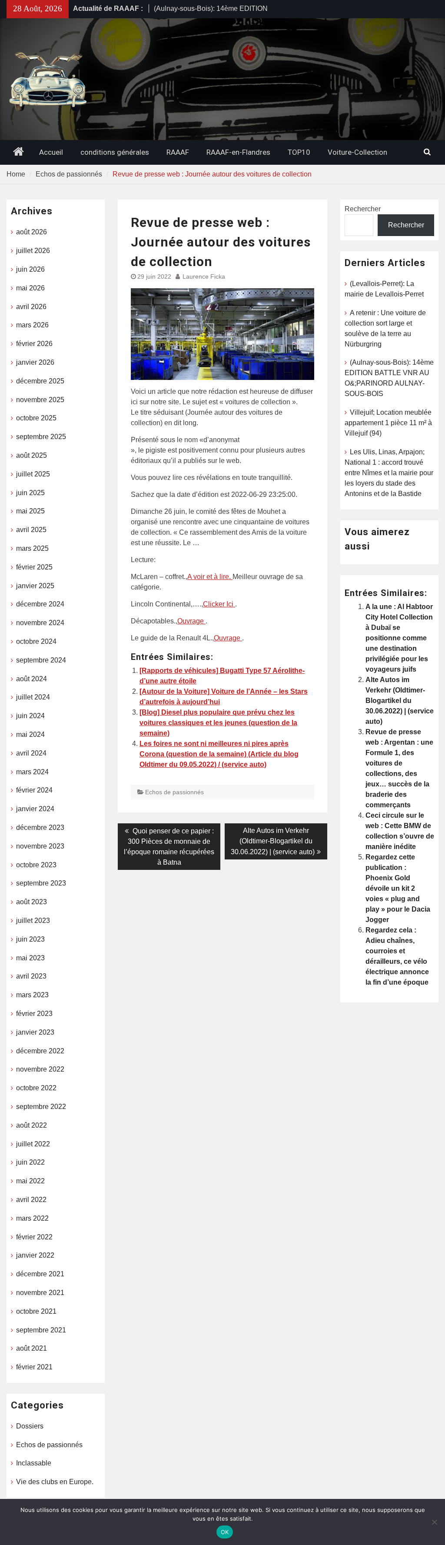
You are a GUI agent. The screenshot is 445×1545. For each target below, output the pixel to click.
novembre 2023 (40, 846)
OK (225, 1531)
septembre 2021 (41, 1330)
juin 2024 (30, 715)
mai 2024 (30, 734)
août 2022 (31, 1125)
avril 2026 (31, 306)
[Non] (434, 1522)
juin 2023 (30, 939)
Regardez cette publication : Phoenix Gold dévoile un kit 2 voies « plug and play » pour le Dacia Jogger (397, 888)
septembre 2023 (41, 883)
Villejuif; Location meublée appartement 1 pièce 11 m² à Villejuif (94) (388, 423)
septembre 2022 (41, 1106)
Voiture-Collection (357, 152)
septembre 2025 (41, 436)
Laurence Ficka (204, 276)
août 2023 (31, 902)
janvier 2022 (35, 1255)
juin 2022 (30, 1162)
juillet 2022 (33, 1144)
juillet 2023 (33, 920)
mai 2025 (30, 511)
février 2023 (34, 1013)
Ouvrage (191, 621)
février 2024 (34, 790)
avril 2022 (31, 1199)
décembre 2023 (40, 827)
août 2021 (31, 1348)
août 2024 (31, 679)
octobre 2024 (36, 641)
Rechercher (363, 209)
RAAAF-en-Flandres (238, 152)
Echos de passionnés (174, 792)
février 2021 (34, 1367)
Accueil (51, 152)
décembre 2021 (40, 1274)
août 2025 (31, 455)
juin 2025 (30, 492)
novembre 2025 (40, 399)
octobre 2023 (36, 865)
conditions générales (114, 152)
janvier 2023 (35, 1032)
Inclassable (33, 1463)
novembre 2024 (40, 622)
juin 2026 (30, 269)
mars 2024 (32, 772)
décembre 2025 (40, 381)
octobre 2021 (36, 1311)
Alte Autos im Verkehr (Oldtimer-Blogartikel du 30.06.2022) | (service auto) (399, 700)
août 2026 (31, 232)
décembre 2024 (40, 604)
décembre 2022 (40, 1051)
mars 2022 (32, 1218)
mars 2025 (32, 548)
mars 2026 (32, 325)
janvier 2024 (35, 808)
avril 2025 (31, 529)
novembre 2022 (40, 1069)
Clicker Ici (219, 604)
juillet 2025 (33, 474)
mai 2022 (30, 1181)
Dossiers (29, 1426)
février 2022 (34, 1237)
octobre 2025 (36, 418)
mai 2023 (30, 958)
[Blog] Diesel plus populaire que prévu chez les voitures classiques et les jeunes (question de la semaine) (218, 723)
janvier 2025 (35, 585)
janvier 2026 (35, 362)
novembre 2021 (40, 1292)
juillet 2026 (33, 250)
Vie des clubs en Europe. (54, 1481)
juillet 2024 (33, 697)
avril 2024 (31, 753)
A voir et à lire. (209, 576)
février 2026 (34, 343)
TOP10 (299, 152)
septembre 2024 (41, 660)
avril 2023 (31, 976)
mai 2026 (30, 288)
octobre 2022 (36, 1088)
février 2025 (34, 567)
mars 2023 (32, 995)
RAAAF (177, 152)
